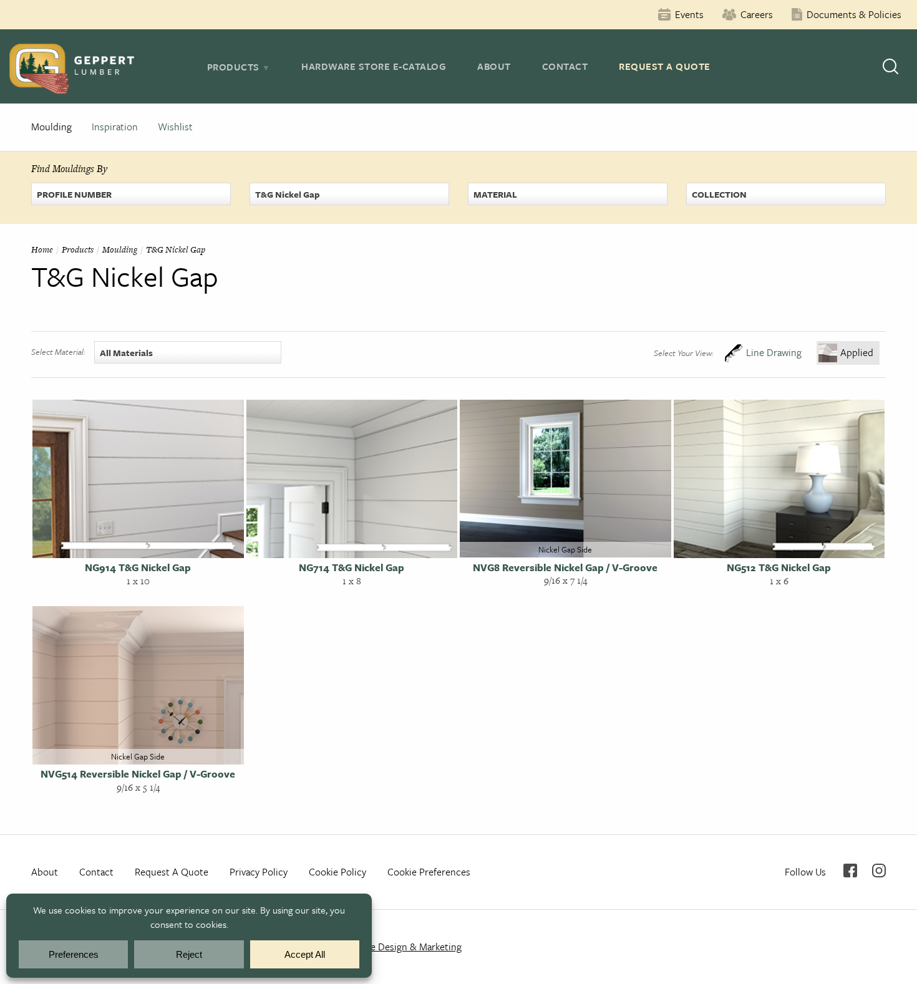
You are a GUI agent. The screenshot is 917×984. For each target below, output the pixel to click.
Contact (565, 66)
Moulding (51, 126)
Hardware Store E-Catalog (373, 66)
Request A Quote (665, 66)
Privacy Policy (259, 871)
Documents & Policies (854, 14)
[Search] (890, 66)
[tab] (239, 66)
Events (689, 14)
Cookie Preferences (428, 871)
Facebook (850, 870)
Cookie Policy (337, 871)
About (494, 66)
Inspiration (115, 126)
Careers (756, 14)
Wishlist (175, 126)
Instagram (879, 870)
